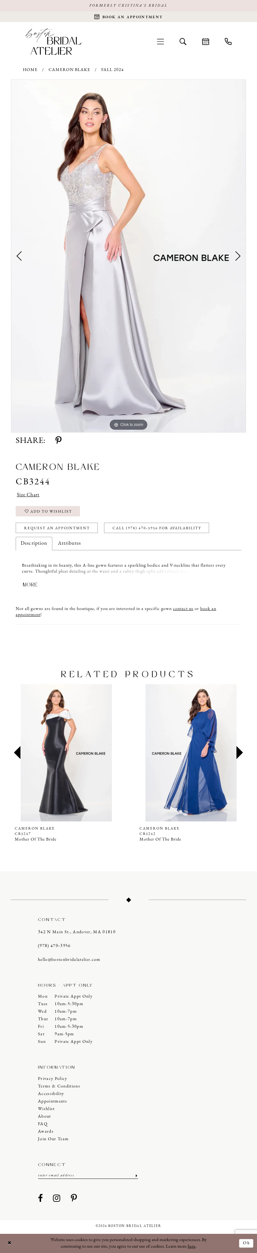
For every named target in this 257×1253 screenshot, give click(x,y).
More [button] (30, 585)
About (44, 1116)
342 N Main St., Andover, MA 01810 (77, 932)
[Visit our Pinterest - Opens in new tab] (74, 1198)
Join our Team (53, 1139)
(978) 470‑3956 (54, 946)
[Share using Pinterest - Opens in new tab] (58, 441)
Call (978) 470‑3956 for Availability (157, 528)
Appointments (52, 1101)
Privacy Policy (52, 1078)
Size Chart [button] (28, 495)
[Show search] (183, 41)
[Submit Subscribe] (136, 1175)
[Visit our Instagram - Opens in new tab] (56, 1198)
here (192, 1246)
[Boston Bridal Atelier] (53, 41)
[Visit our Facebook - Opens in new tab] (40, 1198)
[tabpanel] (128, 256)
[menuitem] (160, 41)
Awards (46, 1131)
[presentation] (66, 753)
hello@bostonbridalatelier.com (69, 959)
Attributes (69, 543)
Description (34, 543)
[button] (160, 41)
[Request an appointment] (205, 41)
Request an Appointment (57, 528)
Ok (246, 1243)
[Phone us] (228, 41)
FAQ (43, 1124)
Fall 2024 (112, 70)
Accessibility (51, 1094)
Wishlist (46, 1109)
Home (30, 70)
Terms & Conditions (59, 1086)
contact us (183, 609)
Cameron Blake (69, 70)
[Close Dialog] (10, 1243)
